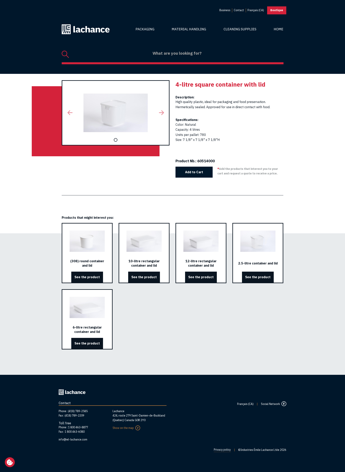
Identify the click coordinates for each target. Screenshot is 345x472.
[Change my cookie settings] (10, 462)
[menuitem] (225, 10)
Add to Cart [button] (194, 172)
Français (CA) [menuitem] (256, 10)
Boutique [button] (276, 10)
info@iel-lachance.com (73, 439)
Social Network (270, 404)
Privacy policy (222, 449)
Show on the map (123, 428)
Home (278, 29)
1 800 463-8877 (78, 427)
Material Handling (189, 29)
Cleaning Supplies (240, 29)
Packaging (145, 29)
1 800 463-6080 (75, 431)
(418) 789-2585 (78, 411)
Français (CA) (245, 404)
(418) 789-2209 (74, 415)
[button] (70, 112)
